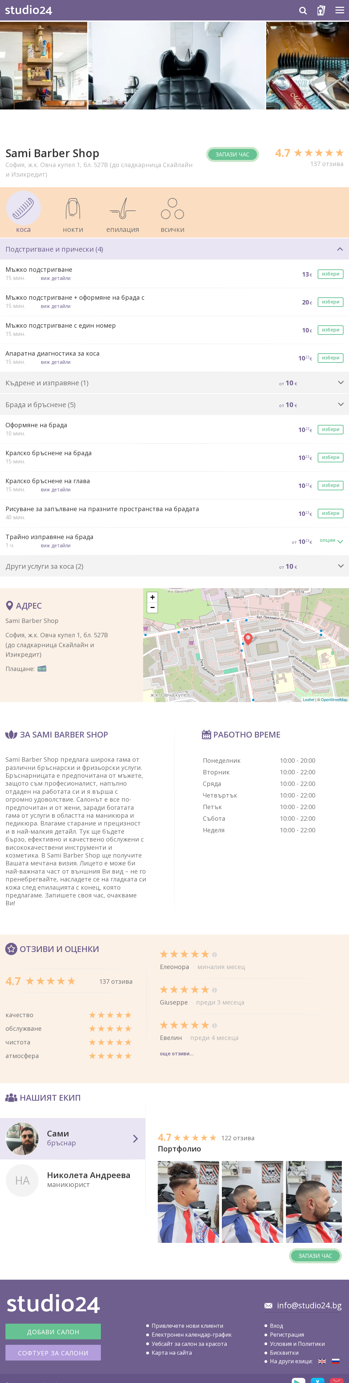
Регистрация (287, 1334)
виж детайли (56, 278)
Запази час (232, 154)
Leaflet (308, 699)
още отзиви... (177, 1053)
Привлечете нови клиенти (187, 1325)
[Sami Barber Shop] (322, 1361)
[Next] (334, 1201)
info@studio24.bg (309, 1305)
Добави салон (53, 1332)
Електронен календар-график (192, 1334)
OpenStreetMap (334, 699)
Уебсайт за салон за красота (189, 1344)
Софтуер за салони (53, 1353)
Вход (276, 1325)
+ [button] (152, 597)
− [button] (152, 607)
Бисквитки (284, 1352)
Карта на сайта (172, 1352)
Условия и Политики (297, 1344)
